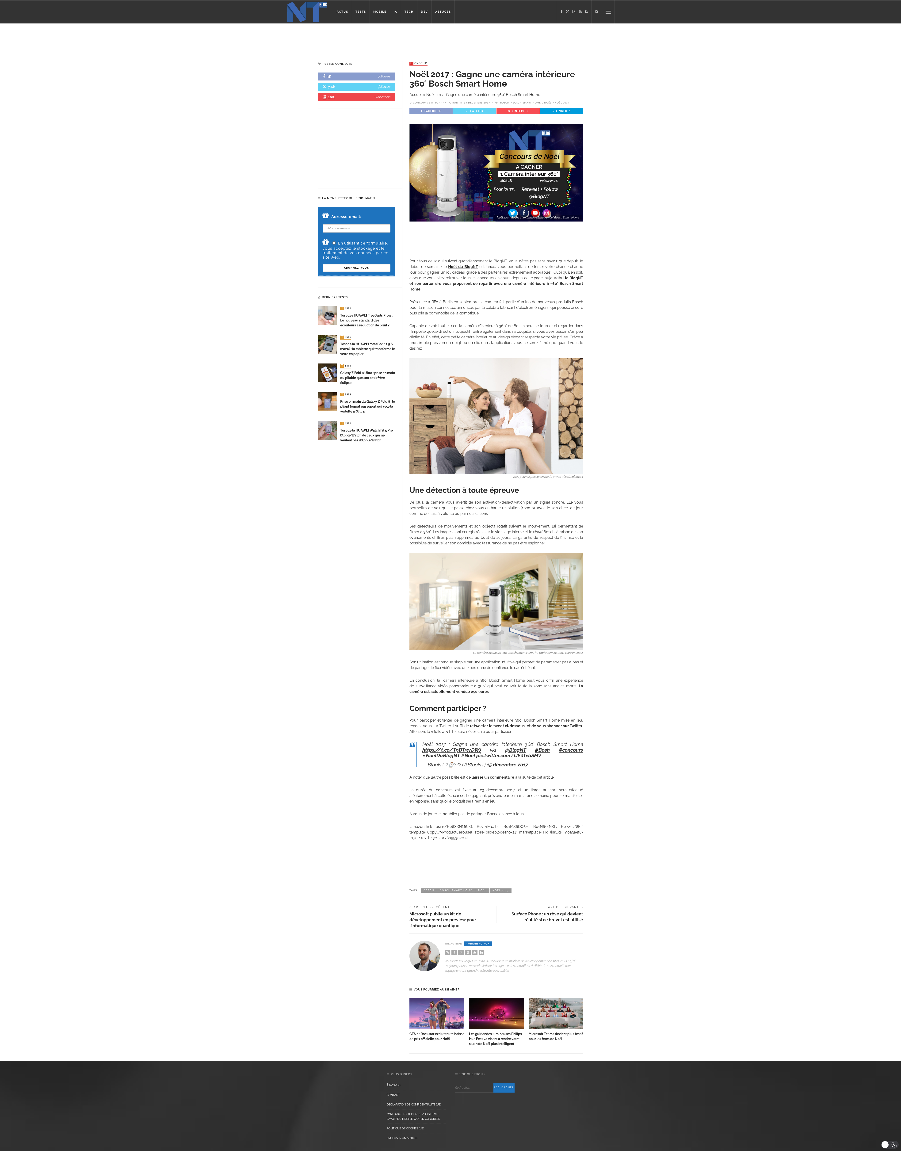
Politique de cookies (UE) (405, 1128)
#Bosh (542, 750)
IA (395, 11)
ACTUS (342, 11)
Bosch (504, 103)
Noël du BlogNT (463, 266)
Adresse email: (346, 216)
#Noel (468, 755)
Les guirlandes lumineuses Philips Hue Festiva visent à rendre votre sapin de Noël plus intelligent (495, 1039)
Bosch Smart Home (527, 103)
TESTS (360, 11)
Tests (346, 308)
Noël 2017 (562, 103)
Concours (419, 63)
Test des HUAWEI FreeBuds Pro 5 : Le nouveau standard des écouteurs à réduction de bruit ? (366, 320)
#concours (571, 750)
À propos (393, 1085)
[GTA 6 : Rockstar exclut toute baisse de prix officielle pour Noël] (436, 1013)
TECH (409, 11)
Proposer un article (402, 1138)
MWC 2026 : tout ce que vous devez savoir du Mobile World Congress (413, 1116)
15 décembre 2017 (507, 765)
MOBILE (379, 11)
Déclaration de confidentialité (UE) (414, 1104)
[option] (436, 1019)
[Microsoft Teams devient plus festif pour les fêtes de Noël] (556, 1013)
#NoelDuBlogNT (441, 755)
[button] (890, 1145)
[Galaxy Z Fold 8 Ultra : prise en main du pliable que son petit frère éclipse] (327, 372)
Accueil (415, 94)
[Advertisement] (90, 38)
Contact (393, 1095)
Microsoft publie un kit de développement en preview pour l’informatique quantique (442, 919)
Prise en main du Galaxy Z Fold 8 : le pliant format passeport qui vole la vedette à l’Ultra (367, 406)
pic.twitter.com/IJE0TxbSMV (508, 755)
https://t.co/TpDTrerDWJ (451, 750)
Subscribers (382, 97)
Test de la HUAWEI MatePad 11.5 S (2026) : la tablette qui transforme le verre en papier (367, 349)
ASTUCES (443, 11)
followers (384, 76)
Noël (547, 103)
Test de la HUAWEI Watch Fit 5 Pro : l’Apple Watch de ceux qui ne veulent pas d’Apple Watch (367, 435)
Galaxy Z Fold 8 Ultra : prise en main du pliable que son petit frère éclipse (367, 378)
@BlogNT (515, 750)
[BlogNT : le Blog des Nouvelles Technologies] (307, 11)
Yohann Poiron (446, 103)
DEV (424, 11)
